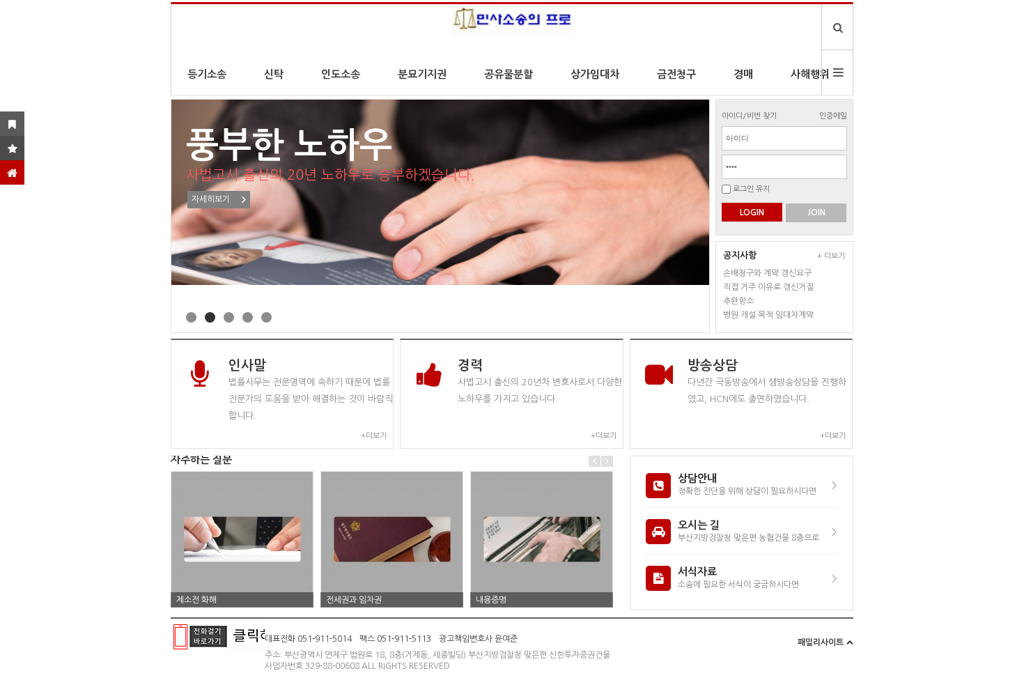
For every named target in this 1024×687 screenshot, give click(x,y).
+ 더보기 (831, 256)
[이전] (594, 461)
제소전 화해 (196, 600)
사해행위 (810, 74)
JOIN (816, 212)
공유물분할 (508, 74)
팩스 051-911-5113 (395, 639)
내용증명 (491, 600)
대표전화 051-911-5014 (308, 639)
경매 (743, 74)
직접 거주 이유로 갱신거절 (768, 287)
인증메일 (833, 116)
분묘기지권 (422, 74)
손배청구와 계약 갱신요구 (767, 273)
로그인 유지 (751, 189)
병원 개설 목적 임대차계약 (768, 315)
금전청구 (676, 74)
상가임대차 (595, 74)
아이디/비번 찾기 (749, 116)
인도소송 (340, 74)
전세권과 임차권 (354, 600)
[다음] (607, 461)
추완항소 (738, 301)
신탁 (274, 74)
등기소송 (206, 74)
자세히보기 (211, 199)
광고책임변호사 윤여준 (478, 639)
